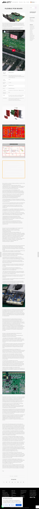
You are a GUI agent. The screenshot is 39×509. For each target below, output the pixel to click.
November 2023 (32, 36)
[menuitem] (6, 2)
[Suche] (36, 2)
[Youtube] (34, 497)
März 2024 (31, 34)
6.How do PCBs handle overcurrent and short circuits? (11, 172)
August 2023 (31, 39)
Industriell (22, 493)
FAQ (12, 496)
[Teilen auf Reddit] (20, 482)
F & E (12, 494)
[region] (12, 502)
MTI (28, 507)
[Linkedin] (31, 497)
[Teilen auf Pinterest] (9, 482)
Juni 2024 (31, 31)
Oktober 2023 (32, 37)
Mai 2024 (31, 32)
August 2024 (31, 29)
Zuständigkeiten (13, 493)
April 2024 (31, 33)
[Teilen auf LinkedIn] (12, 482)
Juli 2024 (31, 30)
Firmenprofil (13, 492)
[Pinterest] (33, 497)
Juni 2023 (31, 40)
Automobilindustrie (23, 492)
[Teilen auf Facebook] (3, 482)
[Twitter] (30, 497)
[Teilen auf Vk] (18, 482)
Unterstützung (13, 495)
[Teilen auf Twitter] (6, 482)
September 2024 (32, 28)
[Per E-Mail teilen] (23, 482)
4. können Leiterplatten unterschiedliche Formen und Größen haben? (13, 169)
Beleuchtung (22, 495)
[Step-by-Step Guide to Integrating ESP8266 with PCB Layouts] (0, 254)
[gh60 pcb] (38, 254)
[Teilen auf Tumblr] (15, 482)
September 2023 (32, 38)
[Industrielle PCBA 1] (13, 17)
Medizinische (22, 496)
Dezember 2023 (32, 35)
